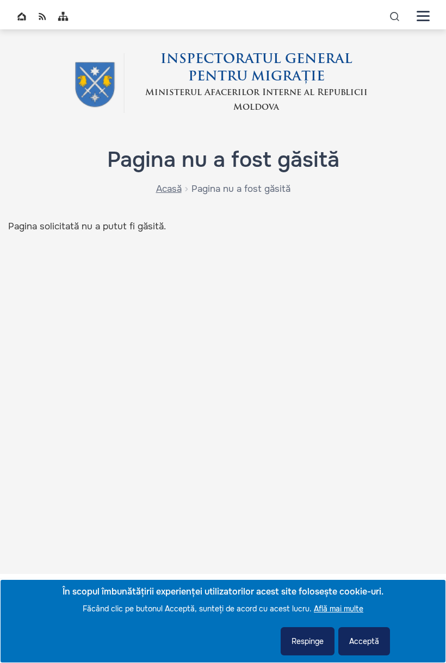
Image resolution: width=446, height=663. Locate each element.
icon (394, 16)
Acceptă (364, 641)
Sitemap (63, 16)
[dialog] (223, 621)
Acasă (169, 189)
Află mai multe (338, 609)
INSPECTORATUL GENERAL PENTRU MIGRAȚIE (256, 68)
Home (21, 16)
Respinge (308, 641)
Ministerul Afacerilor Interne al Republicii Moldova (256, 100)
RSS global (42, 16)
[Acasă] (95, 83)
